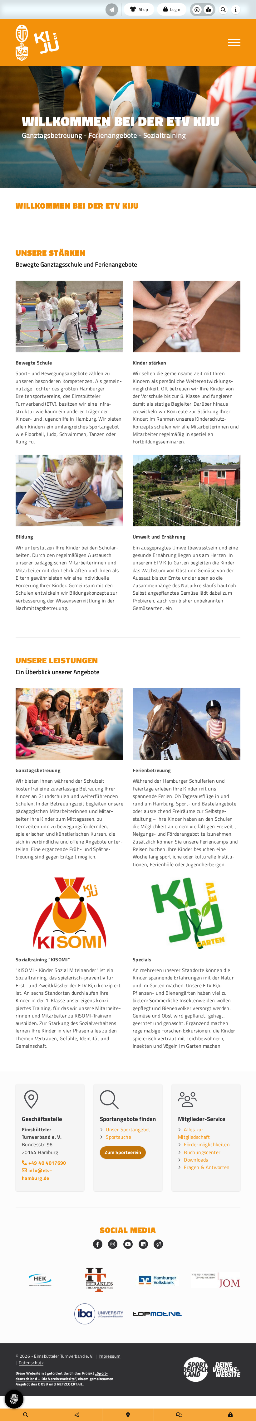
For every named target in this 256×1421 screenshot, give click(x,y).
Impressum (110, 1356)
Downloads (196, 1159)
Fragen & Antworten (206, 1167)
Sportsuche (118, 1137)
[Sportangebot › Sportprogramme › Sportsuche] (25, 1415)
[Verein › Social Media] (179, 1415)
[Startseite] (22, 33)
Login (174, 9)
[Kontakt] (127, 1415)
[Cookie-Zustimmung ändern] (14, 1399)
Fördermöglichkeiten (207, 1144)
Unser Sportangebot (128, 1129)
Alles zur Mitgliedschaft (194, 1133)
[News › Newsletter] (112, 9)
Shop (143, 9)
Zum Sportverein (123, 1152)
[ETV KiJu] (46, 42)
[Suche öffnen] (223, 9)
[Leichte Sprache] (208, 9)
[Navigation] (231, 42)
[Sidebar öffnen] (235, 9)
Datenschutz (31, 1362)
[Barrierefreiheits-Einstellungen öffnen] (197, 9)
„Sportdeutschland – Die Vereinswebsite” (62, 1375)
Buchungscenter (202, 1152)
